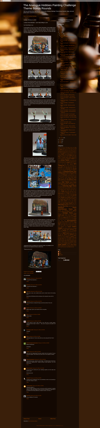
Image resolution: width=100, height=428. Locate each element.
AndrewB (59, 158)
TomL (68, 237)
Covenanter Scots (67, 176)
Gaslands (61, 189)
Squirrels (71, 233)
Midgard (73, 204)
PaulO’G (71, 214)
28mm (61, 149)
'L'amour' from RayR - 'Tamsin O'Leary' (67, 94)
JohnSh (70, 198)
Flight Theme (72, 186)
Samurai (66, 226)
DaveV (75, 178)
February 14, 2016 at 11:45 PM (36, 301)
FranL (71, 187)
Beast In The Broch (62, 164)
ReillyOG (63, 221)
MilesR (64, 206)
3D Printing (64, 151)
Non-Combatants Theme (72, 211)
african (73, 154)
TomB (64, 237)
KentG (67, 199)
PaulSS (62, 215)
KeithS (62, 199)
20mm (69, 148)
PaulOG (74, 214)
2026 (60, 26)
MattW (73, 203)
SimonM (74, 230)
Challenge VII (74, 170)
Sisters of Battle (63, 231)
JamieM (68, 197)
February (62, 35)
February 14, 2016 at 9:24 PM (36, 278)
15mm (59, 148)
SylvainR (63, 236)
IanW (59, 196)
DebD (67, 179)
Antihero (73, 158)
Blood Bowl (65, 166)
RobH (65, 224)
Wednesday (69, 244)
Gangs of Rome (70, 188)
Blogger (61, 425)
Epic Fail (63, 184)
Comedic (65, 175)
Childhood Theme (62, 172)
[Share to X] (38, 271)
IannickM (74, 195)
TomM (70, 237)
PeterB (72, 216)
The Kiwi (28, 301)
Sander (28, 351)
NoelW (67, 211)
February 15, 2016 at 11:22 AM (38, 368)
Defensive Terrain (72, 179)
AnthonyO (69, 158)
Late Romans (74, 200)
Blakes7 (62, 166)
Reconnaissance (71, 220)
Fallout (75, 184)
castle (67, 170)
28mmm (72, 150)
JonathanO (73, 198)
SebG (75, 229)
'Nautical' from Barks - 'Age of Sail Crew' (67, 39)
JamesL (59, 197)
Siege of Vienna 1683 (69, 230)
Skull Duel (67, 231)
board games (70, 166)
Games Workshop (65, 188)
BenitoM (71, 164)
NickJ (63, 211)
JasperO (72, 197)
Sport (64, 233)
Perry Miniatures (71, 215)
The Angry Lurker (30, 329)
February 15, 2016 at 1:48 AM (34, 314)
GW (72, 191)
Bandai (59, 162)
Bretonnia (63, 167)
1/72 (64, 147)
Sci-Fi (69, 228)
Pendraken (66, 215)
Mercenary (61, 204)
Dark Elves (66, 178)
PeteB (75, 215)
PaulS (59, 215)
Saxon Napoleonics (65, 228)
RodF (73, 224)
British (71, 167)
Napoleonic (66, 210)
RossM (70, 225)
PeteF (59, 216)
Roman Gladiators (63, 225)
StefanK (65, 234)
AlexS (59, 156)
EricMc (68, 184)
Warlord (59, 243)
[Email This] (36, 271)
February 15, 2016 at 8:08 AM (40, 359)
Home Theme (61, 193)
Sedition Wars (60, 230)
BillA (63, 165)
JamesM (62, 197)
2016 (60, 32)
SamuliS (62, 226)
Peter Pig (62, 216)
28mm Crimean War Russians (66, 150)
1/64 (61, 147)
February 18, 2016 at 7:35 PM (37, 385)
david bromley (29, 385)
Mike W (75, 204)
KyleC (62, 200)
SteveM (59, 235)
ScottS (62, 229)
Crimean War (72, 176)
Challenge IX (70, 170)
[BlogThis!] (37, 271)
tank (69, 236)
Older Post (52, 418)
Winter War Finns (73, 245)
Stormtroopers (70, 235)
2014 (60, 141)
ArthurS (70, 160)
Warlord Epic (62, 243)
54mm (74, 151)
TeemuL (72, 236)
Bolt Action (74, 166)
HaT (62, 192)
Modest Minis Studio (73, 206)
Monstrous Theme (67, 207)
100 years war (71, 147)
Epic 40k (59, 184)
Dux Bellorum (73, 180)
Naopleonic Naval (61, 210)
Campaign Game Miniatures (62, 170)
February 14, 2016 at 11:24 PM (36, 291)
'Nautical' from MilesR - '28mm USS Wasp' (68, 67)
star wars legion (60, 234)
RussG (75, 225)
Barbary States (65, 162)
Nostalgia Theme (68, 213)
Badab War (74, 161)
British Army (74, 167)
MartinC (28, 307)
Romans (67, 225)
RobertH (62, 224)
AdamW (66, 154)
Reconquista (60, 221)
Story (72, 235)
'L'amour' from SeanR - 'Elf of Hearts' (67, 90)
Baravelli (61, 162)
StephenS (72, 234)
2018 (60, 29)
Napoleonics (70, 210)
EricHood (53, 425)
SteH (68, 234)
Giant (69, 189)
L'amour (28, 273)
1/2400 (59, 147)
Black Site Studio (70, 165)
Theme (75, 236)
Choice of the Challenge (71, 172)
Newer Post (26, 418)
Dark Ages (62, 178)
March (61, 33)
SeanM (65, 229)
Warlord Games (67, 243)
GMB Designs (73, 189)
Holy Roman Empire (73, 192)
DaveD (70, 178)
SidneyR (64, 230)
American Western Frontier (64, 156)
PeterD (74, 216)
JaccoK (75, 196)
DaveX (59, 179)
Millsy (28, 336)
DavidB (62, 179)
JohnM (65, 198)
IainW (71, 195)
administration (69, 154)
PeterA (70, 216)
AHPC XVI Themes (66, 155)
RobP (71, 224)
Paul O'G (28, 395)
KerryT (72, 199)
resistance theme (73, 221)
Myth (75, 209)
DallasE (59, 178)
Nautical (74, 210)
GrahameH (62, 190)
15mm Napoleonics (63, 148)
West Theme (73, 244)
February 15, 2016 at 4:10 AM (34, 336)
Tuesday (69, 238)
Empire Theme (68, 183)
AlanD (70, 155)
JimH (60, 198)
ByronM (74, 168)
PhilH (64, 217)
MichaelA (31, 273)
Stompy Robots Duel (64, 235)
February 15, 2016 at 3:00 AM (39, 329)
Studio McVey (60, 236)
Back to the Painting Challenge (30, 16)
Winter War (69, 245)
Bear (75, 162)
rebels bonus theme (62, 220)
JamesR (66, 197)
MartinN (70, 203)
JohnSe (67, 198)
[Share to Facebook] (39, 271)
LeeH (59, 201)
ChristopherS (62, 173)
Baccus (63, 161)
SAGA (59, 226)
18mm (67, 148)
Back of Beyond (67, 161)
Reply (28, 281)
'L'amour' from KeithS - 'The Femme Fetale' (68, 115)
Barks (28, 314)
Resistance (67, 221)
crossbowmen (62, 177)
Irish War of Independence (67, 196)
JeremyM (74, 197)
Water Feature (62, 244)
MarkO (64, 203)
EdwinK (71, 182)
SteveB (75, 234)
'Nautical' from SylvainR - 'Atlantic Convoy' (67, 84)
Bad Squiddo (71, 161)
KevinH (75, 199)
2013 (60, 142)
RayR (75, 219)
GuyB (70, 191)
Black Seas (66, 165)
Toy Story (74, 237)
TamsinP (67, 236)
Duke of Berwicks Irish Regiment (66, 180)
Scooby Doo (72, 228)
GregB (62, 191)
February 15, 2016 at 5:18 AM (35, 351)
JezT (59, 198)
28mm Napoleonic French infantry (68, 149)
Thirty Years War (60, 237)
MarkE (59, 203)
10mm (75, 147)
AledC (73, 155)
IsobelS (72, 196)
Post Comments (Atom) (33, 421)
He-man (64, 192)
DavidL (65, 179)
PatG (69, 214)
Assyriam (73, 160)
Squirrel (67, 233)
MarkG (61, 203)
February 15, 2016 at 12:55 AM (35, 307)
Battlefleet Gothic (72, 162)
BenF (68, 164)
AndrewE (62, 158)
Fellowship (65, 186)
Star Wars (74, 233)
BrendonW (60, 167)
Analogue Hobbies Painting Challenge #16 (69, 157)
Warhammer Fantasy (73, 242)
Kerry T (69, 199)
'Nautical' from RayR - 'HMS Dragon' (66, 75)
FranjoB (68, 187)
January (61, 137)
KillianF (59, 200)
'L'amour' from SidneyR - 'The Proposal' (67, 96)
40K (66, 151)
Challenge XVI (60, 171)
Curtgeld (75, 177)
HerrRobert (68, 192)
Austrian (61, 161)
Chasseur (28, 278)
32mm (74, 150)
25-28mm (71, 148)
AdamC (62, 154)
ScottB (75, 228)
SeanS (68, 229)
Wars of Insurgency (73, 243)
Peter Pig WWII (66, 216)
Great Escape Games (68, 190)
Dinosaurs (59, 180)
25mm (74, 148)
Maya (75, 203)
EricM (66, 184)
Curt (72, 177)
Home (39, 418)
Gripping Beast (66, 191)
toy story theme (61, 238)
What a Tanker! (61, 245)
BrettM (67, 167)
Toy (72, 237)
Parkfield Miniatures (65, 214)
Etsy (70, 184)
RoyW (73, 225)
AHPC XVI (61, 155)
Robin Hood (68, 224)
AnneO (65, 158)
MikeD (59, 206)
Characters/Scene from (69, 171)
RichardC (60, 222)
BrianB (69, 167)
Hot (68, 193)
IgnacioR (61, 196)
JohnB (63, 198)
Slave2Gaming (72, 231)
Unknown (28, 291)
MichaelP (70, 204)
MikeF (61, 206)
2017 (60, 30)
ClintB (72, 173)
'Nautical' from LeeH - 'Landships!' (66, 58)
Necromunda (60, 211)
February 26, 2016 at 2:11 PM (35, 395)
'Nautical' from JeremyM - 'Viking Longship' (68, 56)
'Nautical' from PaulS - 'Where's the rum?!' (68, 71)
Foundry (63, 187)
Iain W (69, 195)
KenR (64, 199)
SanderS (69, 226)
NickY (65, 211)
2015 (60, 139)
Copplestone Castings (61, 176)
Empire (74, 182)
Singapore (59, 231)
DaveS (73, 178)
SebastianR (72, 229)
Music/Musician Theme (65, 209)
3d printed (60, 151)
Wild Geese (66, 245)
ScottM (59, 229)
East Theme (65, 182)
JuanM (59, 199)
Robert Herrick (29, 368)
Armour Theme (65, 160)
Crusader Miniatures (68, 177)
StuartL (75, 235)
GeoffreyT (65, 189)
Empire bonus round (62, 183)
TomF (66, 237)
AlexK (75, 155)
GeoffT (68, 189)
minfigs (70, 206)
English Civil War (74, 183)
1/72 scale (67, 147)
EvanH (72, 184)
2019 (60, 27)
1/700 (63, 147)
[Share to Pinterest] (40, 271)
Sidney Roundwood (30, 359)
